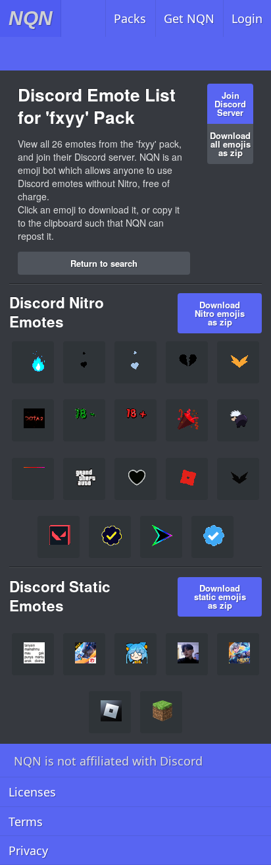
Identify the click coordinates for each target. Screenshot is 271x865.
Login (247, 18)
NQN (31, 18)
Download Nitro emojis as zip (220, 313)
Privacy (28, 850)
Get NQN (189, 18)
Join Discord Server (230, 104)
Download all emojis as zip (230, 144)
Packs (130, 18)
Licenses (32, 792)
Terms (26, 821)
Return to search (103, 263)
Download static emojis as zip (220, 596)
